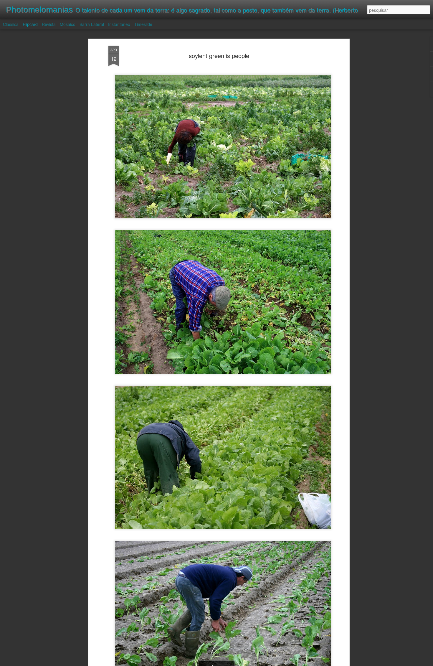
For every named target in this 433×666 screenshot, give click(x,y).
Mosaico (67, 24)
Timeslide (143, 24)
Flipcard (30, 24)
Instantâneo (119, 24)
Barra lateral (92, 24)
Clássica (11, 24)
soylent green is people (219, 55)
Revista (49, 24)
